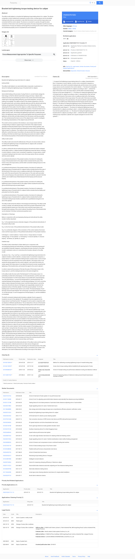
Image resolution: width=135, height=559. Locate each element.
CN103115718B (7, 402)
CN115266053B (7, 472)
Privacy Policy (81, 556)
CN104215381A (7, 362)
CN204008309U (7, 442)
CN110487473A (7, 375)
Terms (74, 556)
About (46, 556)
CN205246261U (7, 455)
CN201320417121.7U (8, 492)
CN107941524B (7, 419)
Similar (90, 21)
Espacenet (73, 70)
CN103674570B (7, 425)
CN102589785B (7, 459)
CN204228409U (7, 422)
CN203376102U (7, 412)
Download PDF (69, 21)
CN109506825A (7, 369)
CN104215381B (7, 366)
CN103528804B (7, 449)
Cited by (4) (69, 66)
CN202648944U (7, 432)
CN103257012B (7, 429)
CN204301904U (7, 439)
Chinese (75, 26)
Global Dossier (81, 70)
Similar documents (85, 66)
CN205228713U (7, 475)
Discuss (87, 70)
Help (89, 556)
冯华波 (74, 28)
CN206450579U (7, 452)
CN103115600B (7, 399)
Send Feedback (55, 556)
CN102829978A (7, 469)
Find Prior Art (80, 21)
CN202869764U (7, 435)
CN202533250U (7, 415)
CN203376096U (7, 462)
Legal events (75, 66)
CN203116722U (7, 465)
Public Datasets (66, 556)
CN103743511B (7, 445)
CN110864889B (7, 409)
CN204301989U (7, 406)
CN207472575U (7, 396)
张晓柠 (70, 28)
